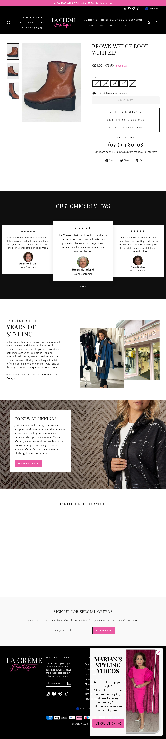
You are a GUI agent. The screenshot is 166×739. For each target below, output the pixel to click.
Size (95, 77)
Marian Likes (28, 464)
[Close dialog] (158, 652)
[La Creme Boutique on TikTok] (67, 694)
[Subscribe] (69, 683)
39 (114, 83)
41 (132, 83)
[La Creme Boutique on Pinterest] (60, 694)
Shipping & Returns (126, 112)
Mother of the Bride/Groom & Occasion (112, 20)
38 (105, 83)
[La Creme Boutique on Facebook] (54, 694)
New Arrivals (32, 17)
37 (96, 83)
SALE (111, 25)
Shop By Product (32, 23)
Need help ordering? (126, 128)
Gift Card (96, 25)
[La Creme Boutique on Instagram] (48, 694)
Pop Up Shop (127, 25)
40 (123, 83)
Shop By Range (32, 28)
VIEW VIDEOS (108, 723)
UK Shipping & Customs (126, 120)
